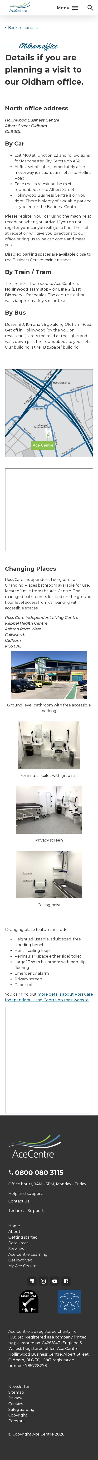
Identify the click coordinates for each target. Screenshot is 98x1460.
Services (16, 1248)
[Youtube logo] (54, 1281)
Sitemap (16, 1392)
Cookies (15, 1404)
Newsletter (19, 1386)
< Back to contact (21, 27)
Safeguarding (21, 1409)
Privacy (15, 1398)
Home (14, 1226)
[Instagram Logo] (43, 1281)
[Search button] (90, 7)
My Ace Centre (22, 1266)
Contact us (18, 1201)
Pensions (16, 1421)
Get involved (20, 1260)
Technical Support (26, 1210)
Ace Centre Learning (28, 1254)
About (14, 1231)
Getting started (23, 1237)
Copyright (17, 1415)
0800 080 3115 (39, 1172)
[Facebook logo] (66, 1281)
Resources (18, 1243)
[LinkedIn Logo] (32, 1281)
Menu (63, 7)
